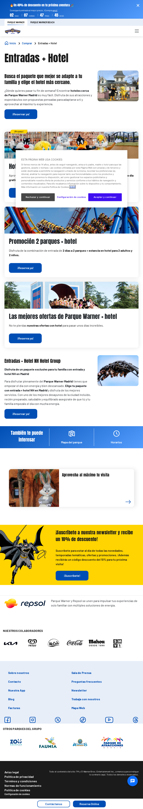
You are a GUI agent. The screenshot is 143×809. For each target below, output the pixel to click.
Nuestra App (16, 690)
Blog (11, 699)
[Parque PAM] (112, 742)
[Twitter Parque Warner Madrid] (58, 720)
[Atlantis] (80, 742)
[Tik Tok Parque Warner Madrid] (83, 720)
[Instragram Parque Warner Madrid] (33, 720)
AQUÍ (72, 187)
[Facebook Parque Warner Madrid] (7, 720)
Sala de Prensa (81, 672)
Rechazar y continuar (38, 197)
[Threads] (136, 720)
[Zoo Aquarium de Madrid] (16, 742)
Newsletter (79, 690)
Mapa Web (78, 708)
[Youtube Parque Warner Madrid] (109, 720)
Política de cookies (17, 790)
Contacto (14, 681)
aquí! (55, 10)
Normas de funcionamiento (22, 785)
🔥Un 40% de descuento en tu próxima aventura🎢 (42, 5)
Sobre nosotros (18, 672)
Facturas (14, 708)
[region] (71, 178)
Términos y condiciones (20, 781)
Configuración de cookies (17, 794)
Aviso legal (11, 772)
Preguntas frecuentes (87, 681)
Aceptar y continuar (105, 197)
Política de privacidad (19, 776)
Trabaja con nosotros (86, 699)
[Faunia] (48, 742)
